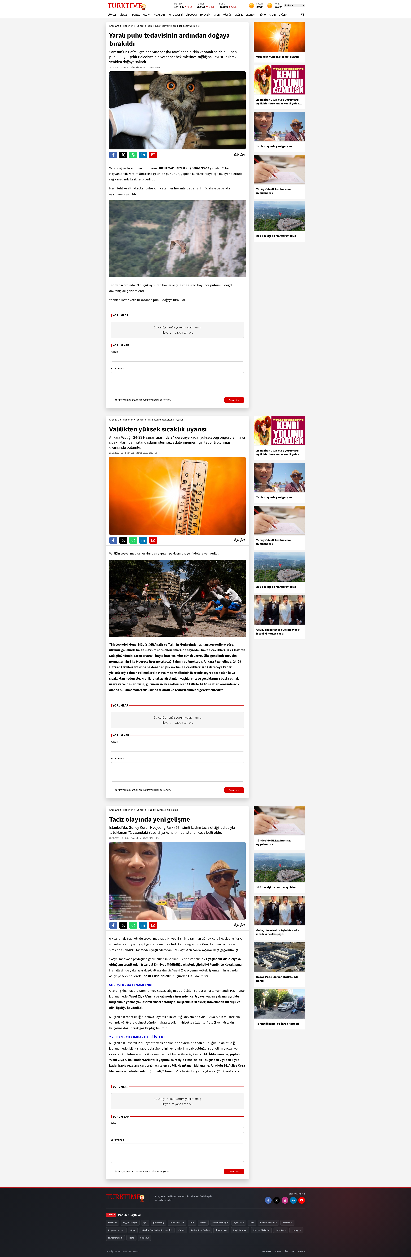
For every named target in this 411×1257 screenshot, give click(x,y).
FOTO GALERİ (175, 14)
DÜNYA (136, 14)
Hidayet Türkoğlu (261, 1230)
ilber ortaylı (221, 1230)
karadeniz (287, 1222)
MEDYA (146, 14)
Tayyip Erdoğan (130, 1222)
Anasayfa (114, 25)
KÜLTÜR (227, 14)
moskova (112, 1222)
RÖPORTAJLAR (267, 14)
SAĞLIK (239, 14)
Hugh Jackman (240, 1230)
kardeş (203, 1222)
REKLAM (301, 1251)
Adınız (114, 351)
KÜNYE (278, 1251)
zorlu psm (296, 1230)
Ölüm (132, 1230)
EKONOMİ (251, 14)
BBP (192, 1222)
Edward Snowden (268, 1222)
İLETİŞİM (289, 1251)
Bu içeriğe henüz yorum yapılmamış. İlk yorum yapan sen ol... (177, 329)
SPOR (217, 14)
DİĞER (282, 14)
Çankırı (181, 1230)
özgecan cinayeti (116, 1230)
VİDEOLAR (191, 14)
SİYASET (124, 14)
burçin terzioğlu (220, 1222)
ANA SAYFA (266, 1251)
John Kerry (280, 1230)
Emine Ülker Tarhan (200, 1230)
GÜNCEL (112, 14)
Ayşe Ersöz (239, 1222)
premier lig (158, 1222)
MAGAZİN (205, 14)
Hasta (131, 1237)
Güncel (140, 25)
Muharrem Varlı (115, 1237)
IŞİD (145, 1222)
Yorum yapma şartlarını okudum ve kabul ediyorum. (143, 399)
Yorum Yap (234, 400)
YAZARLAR (159, 14)
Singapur (144, 1237)
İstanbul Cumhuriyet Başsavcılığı (156, 1230)
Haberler (128, 25)
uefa (252, 1222)
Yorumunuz (117, 368)
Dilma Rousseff (177, 1222)
